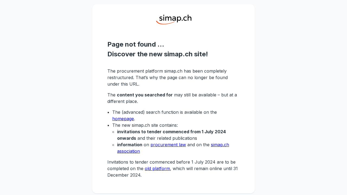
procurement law (168, 144)
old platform (157, 168)
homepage (123, 118)
